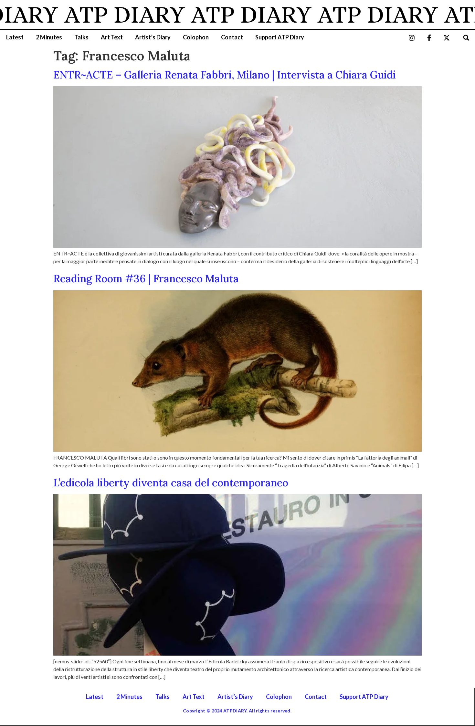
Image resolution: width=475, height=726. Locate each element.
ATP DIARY (108, 14)
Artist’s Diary (153, 37)
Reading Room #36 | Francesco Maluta (146, 278)
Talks (81, 37)
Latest (15, 37)
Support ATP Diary (279, 37)
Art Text (112, 37)
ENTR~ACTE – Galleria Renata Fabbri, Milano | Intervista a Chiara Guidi (224, 74)
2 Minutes (49, 37)
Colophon (196, 37)
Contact (232, 37)
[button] (466, 37)
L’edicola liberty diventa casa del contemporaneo (170, 482)
